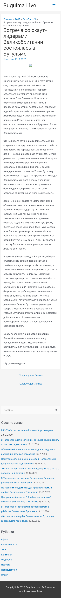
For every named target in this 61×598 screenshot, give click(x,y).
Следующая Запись (31, 383)
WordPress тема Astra (30, 591)
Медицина (7, 559)
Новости (5, 564)
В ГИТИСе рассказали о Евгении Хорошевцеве (27, 430)
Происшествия (9, 569)
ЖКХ (3, 549)
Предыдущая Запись (31, 375)
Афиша (4, 539)
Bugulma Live (19, 5)
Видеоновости (9, 544)
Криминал (6, 554)
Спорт (4, 575)
